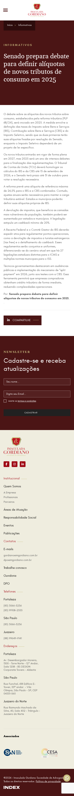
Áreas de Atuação (15, 510)
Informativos (25, 25)
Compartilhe (21, 320)
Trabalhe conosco (15, 568)
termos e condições (27, 401)
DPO (7, 583)
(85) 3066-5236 (13, 605)
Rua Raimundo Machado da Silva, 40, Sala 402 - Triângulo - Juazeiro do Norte (22, 711)
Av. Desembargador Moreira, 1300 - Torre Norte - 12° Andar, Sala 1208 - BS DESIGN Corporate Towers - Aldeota (21, 665)
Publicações (12, 533)
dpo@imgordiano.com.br (18, 560)
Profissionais (11, 497)
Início (10, 25)
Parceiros (9, 501)
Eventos (9, 525)
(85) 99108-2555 (13, 610)
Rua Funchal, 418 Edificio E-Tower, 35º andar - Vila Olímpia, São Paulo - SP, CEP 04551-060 (20, 688)
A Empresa (10, 492)
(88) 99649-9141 (13, 638)
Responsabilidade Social (20, 517)
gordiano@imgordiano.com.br (21, 555)
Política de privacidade (48, 781)
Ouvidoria (10, 576)
